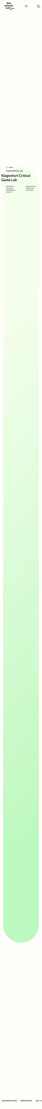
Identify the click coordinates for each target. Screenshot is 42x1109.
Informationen (9, 1101)
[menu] (38, 6)
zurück (11, 167)
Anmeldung (26, 1101)
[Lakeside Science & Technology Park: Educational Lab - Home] (9, 6)
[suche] (26, 6)
